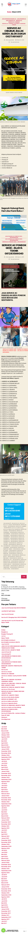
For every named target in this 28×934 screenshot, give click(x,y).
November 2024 (6, 753)
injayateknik (11, 40)
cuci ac (3, 636)
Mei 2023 (4, 787)
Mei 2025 (4, 741)
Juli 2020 (4, 850)
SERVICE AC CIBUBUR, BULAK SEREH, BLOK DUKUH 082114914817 (14, 32)
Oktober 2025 (5, 735)
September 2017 (6, 917)
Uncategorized (5, 719)
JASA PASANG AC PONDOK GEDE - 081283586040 (14, 237)
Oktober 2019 (5, 868)
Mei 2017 (4, 923)
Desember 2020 (6, 840)
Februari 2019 (5, 885)
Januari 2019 (5, 887)
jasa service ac (10, 20)
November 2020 (6, 842)
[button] (3, 930)
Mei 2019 (4, 878)
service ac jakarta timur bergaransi (11, 529)
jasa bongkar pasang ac (9, 18)
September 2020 (6, 846)
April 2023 (4, 789)
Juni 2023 (4, 785)
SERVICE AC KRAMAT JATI (9, 699)
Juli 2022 (4, 808)
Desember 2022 (6, 797)
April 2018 (4, 905)
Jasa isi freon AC (6, 652)
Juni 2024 (4, 763)
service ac (22, 523)
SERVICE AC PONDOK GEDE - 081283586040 (14, 241)
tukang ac (4, 717)
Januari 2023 (5, 795)
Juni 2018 (4, 901)
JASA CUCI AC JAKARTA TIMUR (10, 650)
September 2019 (6, 870)
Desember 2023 (6, 773)
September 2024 (6, 757)
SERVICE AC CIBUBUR (14, 22)
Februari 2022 (5, 818)
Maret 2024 (4, 769)
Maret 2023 (4, 791)
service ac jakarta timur (17, 527)
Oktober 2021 (5, 826)
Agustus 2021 (5, 828)
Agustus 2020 (5, 848)
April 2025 (4, 743)
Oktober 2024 (5, 755)
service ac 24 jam (6, 671)
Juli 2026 (4, 727)
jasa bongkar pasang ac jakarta (10, 642)
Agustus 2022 (5, 806)
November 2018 (6, 891)
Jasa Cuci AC (5, 644)
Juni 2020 (4, 852)
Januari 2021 (5, 838)
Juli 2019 (4, 874)
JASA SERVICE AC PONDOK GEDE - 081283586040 (14, 239)
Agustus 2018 (5, 897)
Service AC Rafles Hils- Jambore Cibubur (13, 713)
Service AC (19, 20)
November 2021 (6, 824)
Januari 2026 (5, 733)
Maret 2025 (4, 745)
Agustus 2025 (5, 737)
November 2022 (6, 799)
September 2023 (6, 779)
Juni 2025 (4, 739)
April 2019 (4, 880)
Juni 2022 (4, 810)
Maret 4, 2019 (20, 257)
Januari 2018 (5, 909)
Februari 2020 (5, 860)
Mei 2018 (4, 903)
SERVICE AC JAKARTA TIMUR (10, 695)
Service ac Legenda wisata (9, 703)
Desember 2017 (6, 911)
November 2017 (6, 913)
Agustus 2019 (5, 872)
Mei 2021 (4, 832)
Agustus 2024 (5, 759)
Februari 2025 (5, 747)
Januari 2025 (5, 749)
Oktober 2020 (5, 844)
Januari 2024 (5, 771)
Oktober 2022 (5, 801)
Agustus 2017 (5, 919)
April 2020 (4, 856)
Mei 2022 (4, 812)
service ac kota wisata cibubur (10, 697)
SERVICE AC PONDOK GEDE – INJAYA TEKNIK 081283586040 (14, 249)
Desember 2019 (6, 864)
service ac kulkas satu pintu (9, 701)
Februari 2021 (5, 836)
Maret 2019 (4, 882)
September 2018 (6, 895)
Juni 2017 (4, 921)
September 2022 (6, 804)
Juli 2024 (4, 761)
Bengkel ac (4, 632)
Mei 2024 (4, 765)
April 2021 (4, 834)
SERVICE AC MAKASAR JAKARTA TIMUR (13, 705)
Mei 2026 (4, 729)
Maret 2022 (4, 816)
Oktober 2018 (5, 893)
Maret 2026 (4, 731)
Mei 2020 (4, 854)
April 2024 (4, 767)
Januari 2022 (5, 820)
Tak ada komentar (15, 42)
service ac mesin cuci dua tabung (11, 707)
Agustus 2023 (5, 781)
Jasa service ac (15, 523)
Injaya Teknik (5, 638)
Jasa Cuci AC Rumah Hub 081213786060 (13, 608)
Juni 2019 (4, 876)
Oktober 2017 (5, 915)
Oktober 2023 (5, 777)
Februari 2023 (5, 793)
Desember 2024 (6, 751)
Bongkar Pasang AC (7, 634)
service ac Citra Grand (8, 689)
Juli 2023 (4, 783)
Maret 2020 (4, 858)
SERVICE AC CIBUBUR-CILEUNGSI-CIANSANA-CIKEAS (14, 24)
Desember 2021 (6, 822)
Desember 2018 (6, 889)
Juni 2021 (4, 830)
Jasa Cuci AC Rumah (7, 614)
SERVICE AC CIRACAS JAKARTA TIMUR (12, 687)
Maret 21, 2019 (20, 40)
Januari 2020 (5, 862)
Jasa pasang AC (21, 18)
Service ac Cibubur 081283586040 (11, 524)
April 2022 (4, 814)
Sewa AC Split (5, 715)
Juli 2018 (4, 899)
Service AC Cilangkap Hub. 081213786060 (14, 617)
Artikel (3, 630)
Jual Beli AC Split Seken (8, 611)
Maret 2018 (4, 907)
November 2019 (6, 866)
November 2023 (6, 775)
